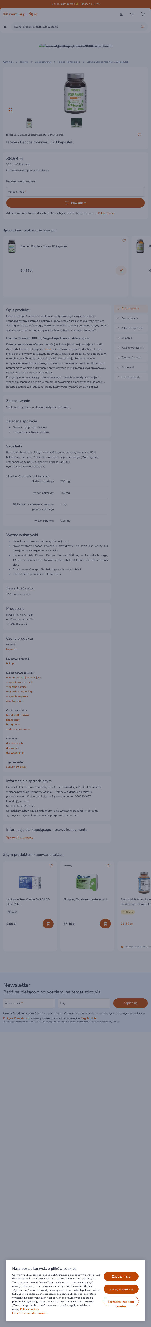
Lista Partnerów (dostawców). (29, 1313)
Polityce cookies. (29, 1309)
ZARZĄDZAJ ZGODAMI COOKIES (121, 1303)
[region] (75, 1290)
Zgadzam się (121, 1277)
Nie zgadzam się (121, 1289)
